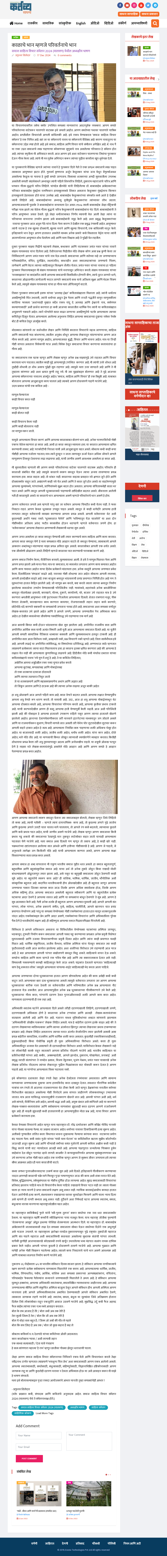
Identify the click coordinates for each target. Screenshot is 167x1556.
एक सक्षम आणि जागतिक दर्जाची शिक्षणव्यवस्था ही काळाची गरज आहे (150, 276)
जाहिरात (49, 1543)
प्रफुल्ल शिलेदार (22, 55)
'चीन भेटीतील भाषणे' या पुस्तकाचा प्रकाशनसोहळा (148, 296)
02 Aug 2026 (149, 262)
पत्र (146, 268)
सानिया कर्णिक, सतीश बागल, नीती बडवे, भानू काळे (149, 301)
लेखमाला (144, 558)
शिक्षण (134, 545)
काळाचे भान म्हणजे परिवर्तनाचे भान (149, 55)
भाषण (26, 37)
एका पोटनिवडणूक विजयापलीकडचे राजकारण (150, 236)
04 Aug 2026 (149, 242)
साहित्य (15, 37)
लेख (19, 1482)
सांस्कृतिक (65, 23)
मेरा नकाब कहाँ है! (149, 132)
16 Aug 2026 (149, 142)
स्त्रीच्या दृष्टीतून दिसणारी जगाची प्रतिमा (149, 116)
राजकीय (33, 23)
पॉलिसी (112, 1543)
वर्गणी (34, 1543)
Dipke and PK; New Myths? (149, 153)
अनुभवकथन (149, 89)
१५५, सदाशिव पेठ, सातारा (144, 455)
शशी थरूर (148, 279)
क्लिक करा (142, 498)
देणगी (65, 1543)
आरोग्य (142, 538)
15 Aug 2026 (149, 181)
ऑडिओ (95, 23)
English (81, 23)
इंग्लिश (145, 532)
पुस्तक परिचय (149, 108)
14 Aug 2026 (149, 161)
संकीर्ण (122, 23)
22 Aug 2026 (149, 102)
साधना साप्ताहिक (129, 14)
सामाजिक (48, 23)
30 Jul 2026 (149, 306)
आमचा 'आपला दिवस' (148, 173)
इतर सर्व (154, 198)
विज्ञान (134, 558)
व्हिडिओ (108, 23)
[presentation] (154, 79)
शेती (133, 538)
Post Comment (29, 1458)
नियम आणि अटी (132, 1543)
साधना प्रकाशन (150, 14)
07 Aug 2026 (149, 222)
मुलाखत (135, 525)
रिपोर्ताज (135, 532)
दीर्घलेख (146, 525)
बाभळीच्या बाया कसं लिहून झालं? (150, 254)
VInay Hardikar (151, 159)
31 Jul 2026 (149, 281)
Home (18, 23)
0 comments (64, 55)
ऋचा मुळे (148, 120)
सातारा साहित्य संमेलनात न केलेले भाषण (82, 1511)
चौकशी (96, 1543)
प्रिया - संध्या (147, 93)
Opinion (148, 148)
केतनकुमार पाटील (151, 239)
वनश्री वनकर (149, 100)
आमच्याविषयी (139, 23)
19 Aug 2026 (149, 122)
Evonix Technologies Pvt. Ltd (78, 1550)
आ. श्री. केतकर (149, 220)
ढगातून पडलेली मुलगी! (26, 1511)
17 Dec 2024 (44, 55)
